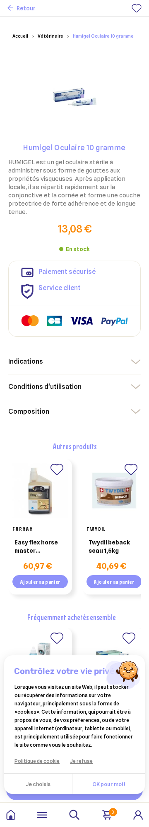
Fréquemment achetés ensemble (71, 617)
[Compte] (138, 814)
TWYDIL (96, 528)
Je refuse (81, 761)
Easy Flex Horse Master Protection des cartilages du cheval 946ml (36, 547)
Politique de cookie (37, 761)
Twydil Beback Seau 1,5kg (109, 546)
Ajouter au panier (40, 581)
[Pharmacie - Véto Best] (10, 815)
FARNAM (22, 528)
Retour (26, 8)
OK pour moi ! (108, 784)
